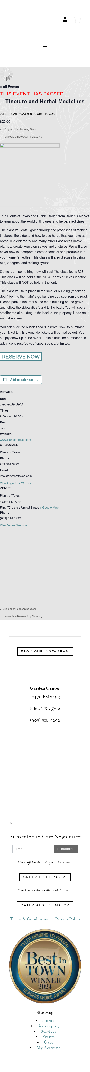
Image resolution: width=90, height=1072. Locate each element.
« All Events (9, 86)
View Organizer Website (16, 483)
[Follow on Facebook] (32, 808)
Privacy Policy (67, 919)
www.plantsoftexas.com (15, 440)
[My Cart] (77, 20)
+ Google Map (49, 507)
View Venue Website (13, 525)
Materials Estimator (45, 905)
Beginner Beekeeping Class (19, 129)
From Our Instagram (45, 651)
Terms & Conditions (29, 919)
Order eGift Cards (45, 877)
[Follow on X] (40, 808)
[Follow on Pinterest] (57, 808)
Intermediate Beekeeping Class (21, 136)
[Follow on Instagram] (49, 808)
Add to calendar (21, 379)
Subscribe (65, 849)
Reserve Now (21, 356)
